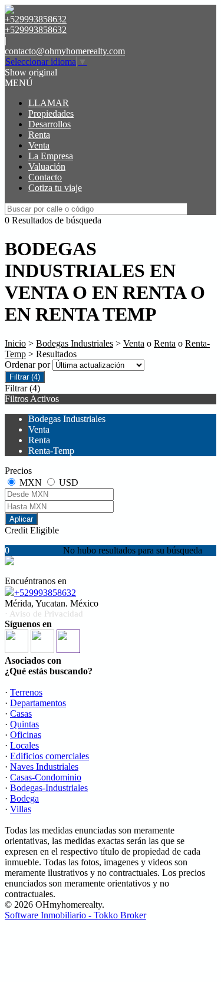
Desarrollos (49, 124)
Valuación (46, 167)
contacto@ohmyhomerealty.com (65, 51)
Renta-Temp (51, 451)
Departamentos (38, 703)
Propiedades (51, 113)
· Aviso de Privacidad (44, 613)
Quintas (24, 724)
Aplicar (21, 519)
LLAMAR (48, 103)
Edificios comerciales (49, 756)
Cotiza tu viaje (55, 188)
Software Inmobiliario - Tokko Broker (75, 915)
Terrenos (26, 692)
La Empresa (50, 156)
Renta (39, 135)
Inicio (15, 343)
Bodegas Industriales (74, 343)
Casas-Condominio (45, 777)
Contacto (45, 177)
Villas (20, 809)
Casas (21, 714)
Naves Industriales (44, 767)
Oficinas (25, 735)
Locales (24, 745)
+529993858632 (45, 593)
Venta (39, 145)
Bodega (24, 798)
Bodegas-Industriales (49, 788)
